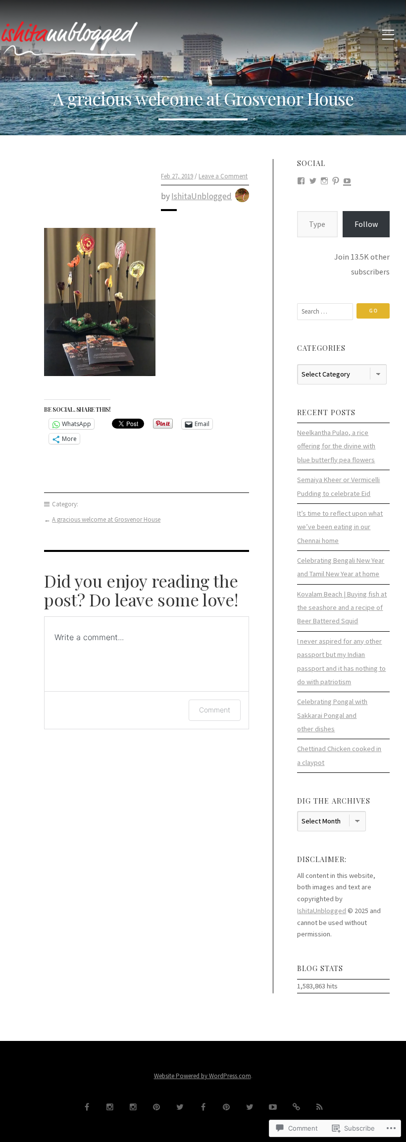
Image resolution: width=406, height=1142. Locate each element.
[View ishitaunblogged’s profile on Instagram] (324, 180)
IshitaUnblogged (201, 196)
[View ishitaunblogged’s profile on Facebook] (301, 180)
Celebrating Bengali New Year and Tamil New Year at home (340, 567)
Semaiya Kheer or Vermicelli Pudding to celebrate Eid (338, 486)
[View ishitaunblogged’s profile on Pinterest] (336, 180)
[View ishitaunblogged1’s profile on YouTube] (347, 180)
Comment (214, 710)
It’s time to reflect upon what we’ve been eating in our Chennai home (340, 527)
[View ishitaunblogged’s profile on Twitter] (313, 180)
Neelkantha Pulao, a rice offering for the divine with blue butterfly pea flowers (336, 446)
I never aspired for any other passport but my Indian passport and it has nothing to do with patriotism (341, 661)
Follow (366, 224)
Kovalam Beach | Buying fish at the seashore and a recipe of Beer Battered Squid (342, 608)
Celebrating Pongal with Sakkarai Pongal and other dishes (332, 715)
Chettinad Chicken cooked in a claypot (339, 755)
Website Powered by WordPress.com (202, 1076)
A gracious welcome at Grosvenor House (106, 519)
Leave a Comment (223, 176)
